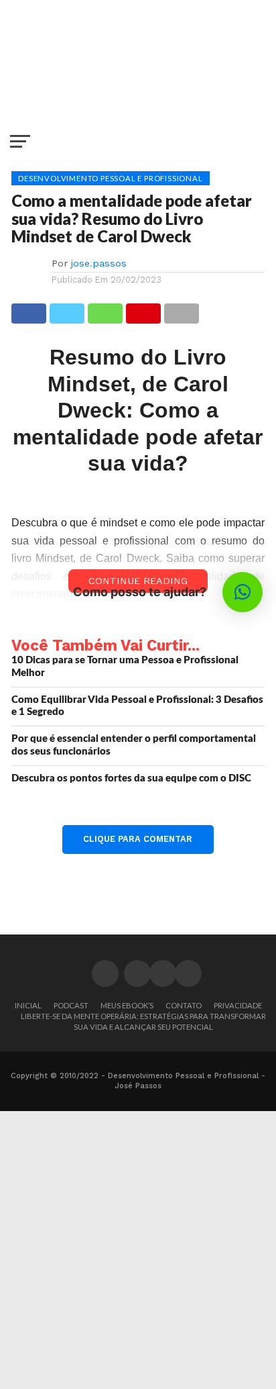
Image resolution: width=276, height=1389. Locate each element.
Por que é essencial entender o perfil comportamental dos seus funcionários (133, 745)
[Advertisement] (138, 1249)
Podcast (71, 1005)
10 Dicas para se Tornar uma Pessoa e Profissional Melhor (124, 666)
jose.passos (99, 263)
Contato (183, 1005)
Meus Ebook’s (126, 1005)
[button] (242, 592)
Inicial (28, 1005)
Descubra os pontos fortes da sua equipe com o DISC (131, 778)
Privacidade (238, 1005)
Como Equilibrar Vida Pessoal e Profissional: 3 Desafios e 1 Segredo (137, 706)
